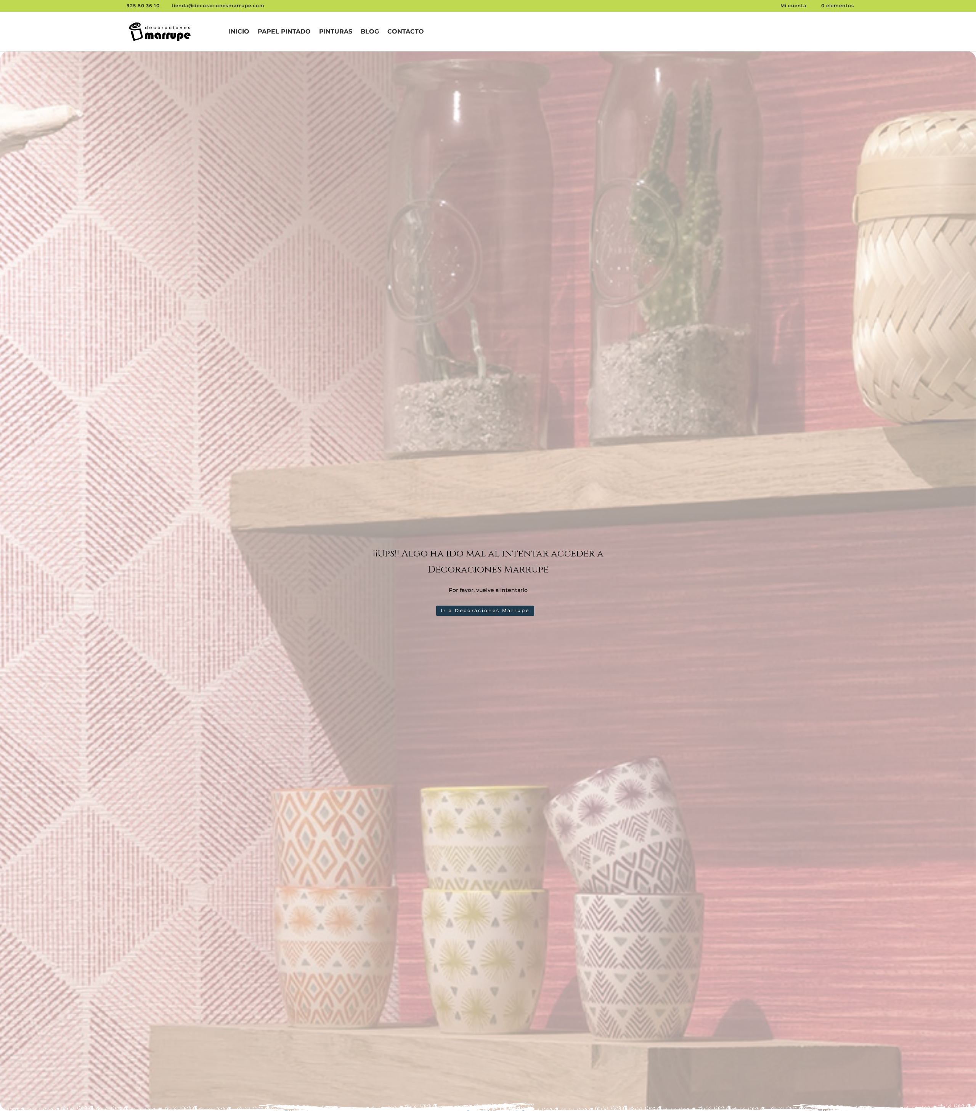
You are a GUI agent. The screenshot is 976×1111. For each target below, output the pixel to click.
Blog (370, 32)
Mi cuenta (794, 5)
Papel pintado (284, 32)
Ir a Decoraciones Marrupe (485, 610)
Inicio (239, 32)
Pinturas (335, 32)
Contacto (405, 32)
